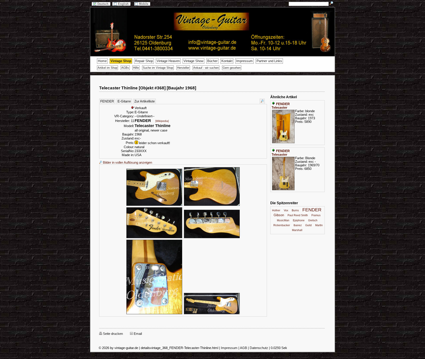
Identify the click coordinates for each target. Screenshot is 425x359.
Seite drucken (112, 333)
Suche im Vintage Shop (158, 67)
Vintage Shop (120, 61)
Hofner (276, 210)
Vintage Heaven (168, 61)
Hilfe (136, 67)
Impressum (244, 61)
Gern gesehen (232, 67)
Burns (295, 210)
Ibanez (298, 225)
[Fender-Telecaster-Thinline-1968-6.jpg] (154, 313)
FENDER (107, 101)
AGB (243, 348)
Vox (286, 210)
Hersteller (183, 67)
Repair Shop (144, 61)
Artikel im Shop (107, 67)
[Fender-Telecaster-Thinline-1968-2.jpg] (154, 205)
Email (137, 333)
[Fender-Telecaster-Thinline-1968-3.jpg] (212, 205)
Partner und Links (269, 61)
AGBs (125, 67)
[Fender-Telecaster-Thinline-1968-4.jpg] (154, 237)
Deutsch (103, 4)
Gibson (279, 215)
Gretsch (312, 220)
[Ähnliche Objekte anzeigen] (262, 101)
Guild (308, 225)
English (123, 4)
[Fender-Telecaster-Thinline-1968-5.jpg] (212, 237)
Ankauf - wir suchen (206, 67)
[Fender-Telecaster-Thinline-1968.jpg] (212, 313)
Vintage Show (193, 61)
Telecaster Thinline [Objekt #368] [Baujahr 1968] (147, 88)
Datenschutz (259, 348)
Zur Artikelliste (144, 101)
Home (102, 61)
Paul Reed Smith (298, 215)
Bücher (212, 61)
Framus (316, 215)
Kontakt (226, 61)
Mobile (144, 4)
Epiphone (299, 220)
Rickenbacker (281, 225)
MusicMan (283, 220)
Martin (319, 225)
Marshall (297, 230)
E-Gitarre (124, 101)
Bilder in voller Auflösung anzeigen (127, 162)
